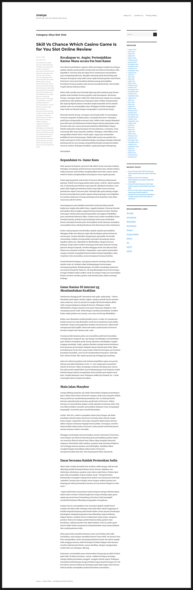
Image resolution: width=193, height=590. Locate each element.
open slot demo (41, 109)
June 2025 (131, 77)
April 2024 (131, 106)
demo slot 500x (41, 79)
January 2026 (132, 62)
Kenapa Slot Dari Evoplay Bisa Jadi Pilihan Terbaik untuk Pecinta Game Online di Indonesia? (141, 197)
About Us (127, 15)
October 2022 (132, 144)
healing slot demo (42, 105)
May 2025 (131, 79)
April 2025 (131, 81)
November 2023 (133, 117)
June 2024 (131, 102)
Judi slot (129, 251)
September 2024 (133, 96)
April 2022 (131, 151)
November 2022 (133, 142)
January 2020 (132, 157)
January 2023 (132, 138)
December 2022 (133, 140)
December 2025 (133, 64)
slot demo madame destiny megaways (43, 122)
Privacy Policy (151, 15)
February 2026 (133, 60)
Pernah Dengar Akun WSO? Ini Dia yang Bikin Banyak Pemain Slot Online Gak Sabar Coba (142, 173)
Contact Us (138, 15)
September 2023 (133, 121)
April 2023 (131, 132)
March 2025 (132, 83)
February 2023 (132, 136)
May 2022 (131, 148)
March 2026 (132, 58)
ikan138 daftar (131, 222)
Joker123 (129, 238)
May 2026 (131, 54)
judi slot (129, 247)
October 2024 (132, 94)
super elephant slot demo (44, 138)
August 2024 (132, 98)
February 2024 (133, 111)
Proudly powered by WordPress (63, 581)
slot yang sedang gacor (43, 136)
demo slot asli (45, 81)
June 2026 (131, 52)
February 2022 (133, 155)
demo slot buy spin (42, 84)
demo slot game (41, 88)
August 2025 (132, 73)
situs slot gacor (131, 226)
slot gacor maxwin (133, 234)
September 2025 (133, 70)
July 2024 (131, 100)
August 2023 (132, 123)
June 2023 (131, 127)
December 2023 (133, 115)
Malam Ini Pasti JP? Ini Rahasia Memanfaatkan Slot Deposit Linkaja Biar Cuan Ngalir (141, 180)
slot (128, 243)
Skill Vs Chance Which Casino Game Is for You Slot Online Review (76, 47)
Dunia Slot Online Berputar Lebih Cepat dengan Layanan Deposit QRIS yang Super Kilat (141, 186)
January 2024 (132, 113)
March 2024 (132, 108)
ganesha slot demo (42, 102)
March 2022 (132, 153)
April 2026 (131, 56)
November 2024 (133, 92)
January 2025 (132, 87)
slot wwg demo (46, 132)
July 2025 (131, 75)
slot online (130, 213)
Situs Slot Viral (40, 60)
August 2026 (132, 49)
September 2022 (133, 146)
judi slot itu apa (46, 107)
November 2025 (133, 66)
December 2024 (133, 89)
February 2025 (133, 85)
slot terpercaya (131, 217)
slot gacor (130, 230)
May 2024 (131, 104)
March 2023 (132, 134)
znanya (41, 15)
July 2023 (131, 125)
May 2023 (131, 129)
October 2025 (132, 68)
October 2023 (132, 119)
